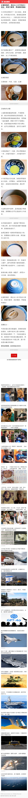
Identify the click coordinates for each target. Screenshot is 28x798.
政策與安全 (7, 795)
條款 (11, 795)
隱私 (13, 795)
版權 (15, 795)
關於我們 (2, 795)
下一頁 (14, 355)
